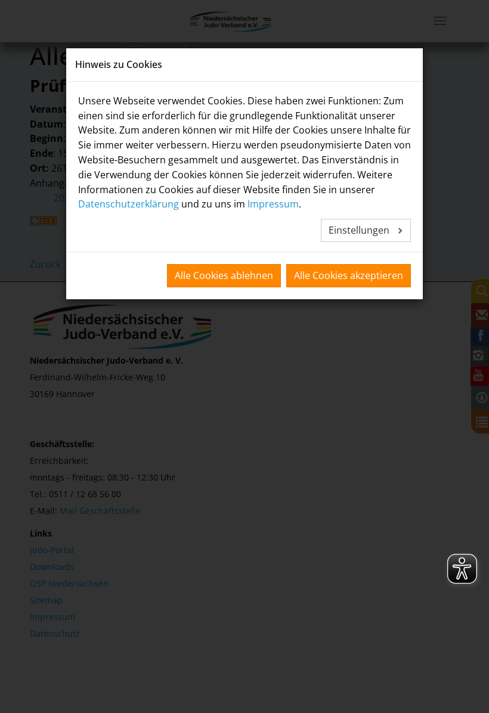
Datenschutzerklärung (128, 203)
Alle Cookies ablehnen (224, 275)
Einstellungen (360, 230)
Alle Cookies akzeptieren (348, 275)
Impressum (273, 203)
